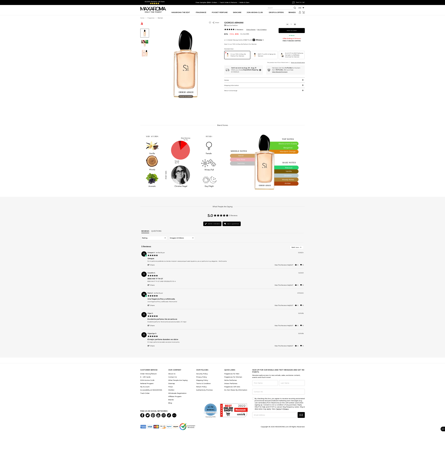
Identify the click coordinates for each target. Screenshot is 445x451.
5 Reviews (239, 29)
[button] (210, 22)
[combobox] (154, 238)
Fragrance (151, 18)
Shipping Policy (202, 380)
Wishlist (171, 390)
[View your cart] (303, 12)
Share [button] (217, 22)
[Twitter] (148, 415)
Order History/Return (148, 374)
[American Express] (143, 426)
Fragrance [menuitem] (201, 12)
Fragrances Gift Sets (232, 387)
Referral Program (147, 383)
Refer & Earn (244, 2)
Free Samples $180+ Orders (206, 2)
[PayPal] (169, 426)
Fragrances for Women (233, 377)
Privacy (286, 409)
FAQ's (170, 387)
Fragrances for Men (231, 374)
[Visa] (150, 426)
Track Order (145, 393)
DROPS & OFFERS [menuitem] (276, 12)
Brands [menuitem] (292, 12)
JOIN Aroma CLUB (147, 380)
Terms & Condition (203, 383)
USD (299, 8)
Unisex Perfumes (230, 383)
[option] (237, 55)
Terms (278, 409)
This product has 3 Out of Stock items (278, 62)
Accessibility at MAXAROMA (151, 390)
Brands (171, 400)
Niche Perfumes (230, 380)
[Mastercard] (156, 426)
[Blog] (174, 415)
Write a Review (251, 29)
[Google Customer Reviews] (187, 426)
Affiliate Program (174, 396)
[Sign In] (300, 12)
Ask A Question (262, 29)
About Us (171, 374)
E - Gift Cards (145, 377)
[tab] (264, 80)
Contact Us (172, 377)
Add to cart (292, 30)
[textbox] (302, 248)
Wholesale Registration (177, 393)
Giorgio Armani (233, 22)
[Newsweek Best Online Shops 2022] (234, 410)
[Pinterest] (153, 415)
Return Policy (201, 387)
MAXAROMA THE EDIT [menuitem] (181, 12)
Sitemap (171, 383)
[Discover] (162, 426)
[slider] (222, 112)
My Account (144, 387)
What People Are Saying (178, 380)
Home (142, 18)
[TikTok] (169, 415)
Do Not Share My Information (235, 390)
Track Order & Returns (228, 2)
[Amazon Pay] (175, 426)
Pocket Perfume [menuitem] (220, 12)
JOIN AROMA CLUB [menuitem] (255, 12)
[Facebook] (142, 415)
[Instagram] (164, 415)
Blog (170, 403)
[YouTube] (158, 415)
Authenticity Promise (204, 390)
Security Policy (202, 374)
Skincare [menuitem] (237, 12)
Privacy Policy (201, 377)
